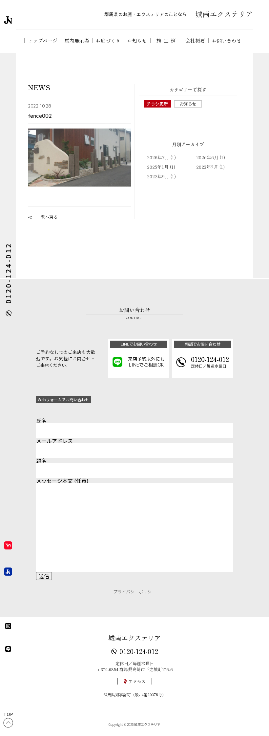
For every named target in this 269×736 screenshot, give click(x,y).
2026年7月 (158, 157)
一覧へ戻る (47, 217)
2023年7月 (207, 167)
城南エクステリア (134, 638)
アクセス (137, 681)
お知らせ (188, 104)
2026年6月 (207, 157)
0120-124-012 (138, 651)
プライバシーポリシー (134, 591)
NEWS (39, 87)
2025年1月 (158, 167)
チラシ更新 (157, 104)
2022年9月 (158, 176)
